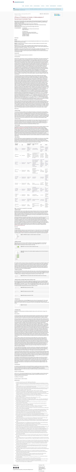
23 (25, 97)
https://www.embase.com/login (35, 127)
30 (32, 329)
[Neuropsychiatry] (18, 2)
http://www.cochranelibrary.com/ (19, 128)
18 (43, 88)
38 (47, 321)
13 (41, 78)
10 (15, 69)
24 (38, 98)
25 (41, 99)
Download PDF (47, 13)
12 (22, 76)
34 (46, 232)
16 (41, 85)
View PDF (42, 13)
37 (46, 318)
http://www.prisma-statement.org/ (20, 225)
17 (28, 87)
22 (44, 95)
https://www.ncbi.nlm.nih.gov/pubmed (22, 127)
